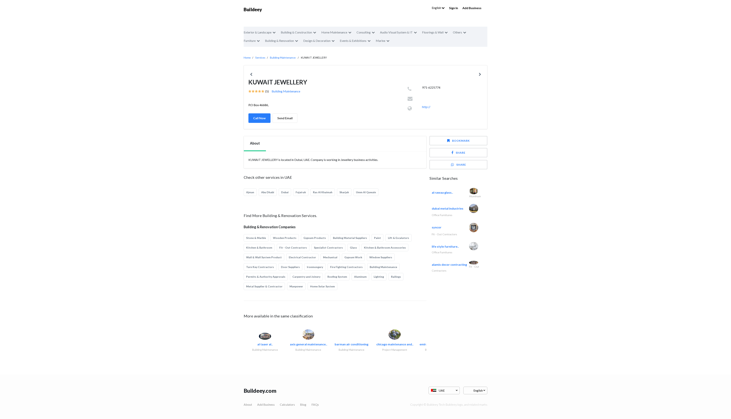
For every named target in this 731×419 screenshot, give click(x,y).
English (437, 8)
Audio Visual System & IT (396, 32)
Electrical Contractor (302, 257)
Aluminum (360, 276)
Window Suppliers (380, 257)
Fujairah (301, 192)
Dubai (285, 192)
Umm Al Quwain (366, 192)
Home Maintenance (334, 32)
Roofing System (337, 276)
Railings (396, 276)
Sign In (453, 8)
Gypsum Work (353, 257)
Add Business (471, 8)
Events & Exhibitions (353, 40)
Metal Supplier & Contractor (264, 286)
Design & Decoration (316, 40)
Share (460, 152)
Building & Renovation (279, 40)
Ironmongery (315, 267)
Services (260, 57)
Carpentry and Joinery (306, 276)
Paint (377, 237)
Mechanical (330, 257)
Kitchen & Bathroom (259, 247)
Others (457, 32)
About (248, 404)
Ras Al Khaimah (322, 192)
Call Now (259, 118)
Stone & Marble (256, 237)
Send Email (285, 118)
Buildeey (253, 9)
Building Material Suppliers (350, 237)
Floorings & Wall (433, 32)
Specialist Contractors (328, 247)
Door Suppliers (290, 267)
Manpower (296, 286)
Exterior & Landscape (257, 32)
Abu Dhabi (267, 192)
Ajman (250, 192)
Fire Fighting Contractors (346, 267)
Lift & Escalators (398, 237)
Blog (303, 404)
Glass (353, 247)
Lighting (379, 276)
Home (247, 57)
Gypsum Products (314, 237)
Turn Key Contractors (260, 267)
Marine (380, 40)
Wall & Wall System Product (264, 257)
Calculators (287, 404)
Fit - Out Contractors (293, 247)
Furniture (250, 40)
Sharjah (344, 192)
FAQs (315, 404)
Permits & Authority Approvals (265, 276)
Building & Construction (296, 32)
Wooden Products (284, 237)
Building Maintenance (283, 57)
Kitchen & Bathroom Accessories (385, 247)
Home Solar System (322, 286)
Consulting (364, 32)
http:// (426, 107)
